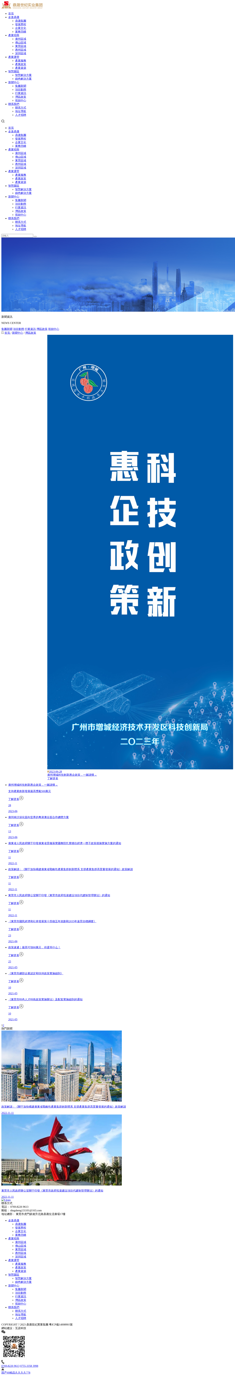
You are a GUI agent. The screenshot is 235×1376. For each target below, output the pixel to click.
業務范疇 (20, 31)
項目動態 (20, 89)
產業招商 (13, 35)
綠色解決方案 (23, 78)
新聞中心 (13, 82)
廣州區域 (20, 38)
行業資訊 (20, 93)
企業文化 (20, 28)
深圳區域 (20, 53)
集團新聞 (20, 85)
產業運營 (13, 57)
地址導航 (20, 111)
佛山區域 (20, 42)
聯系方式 (20, 107)
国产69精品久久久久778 (15, 1372)
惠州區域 (20, 49)
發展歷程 (20, 24)
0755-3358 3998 (29, 1365)
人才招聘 (20, 114)
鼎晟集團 (20, 20)
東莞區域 (20, 46)
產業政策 (20, 64)
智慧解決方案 (23, 75)
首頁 (11, 13)
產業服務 (20, 60)
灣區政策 (20, 96)
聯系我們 (13, 104)
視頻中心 (20, 100)
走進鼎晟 (13, 17)
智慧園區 (13, 71)
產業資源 (20, 67)
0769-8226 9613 (10, 1365)
